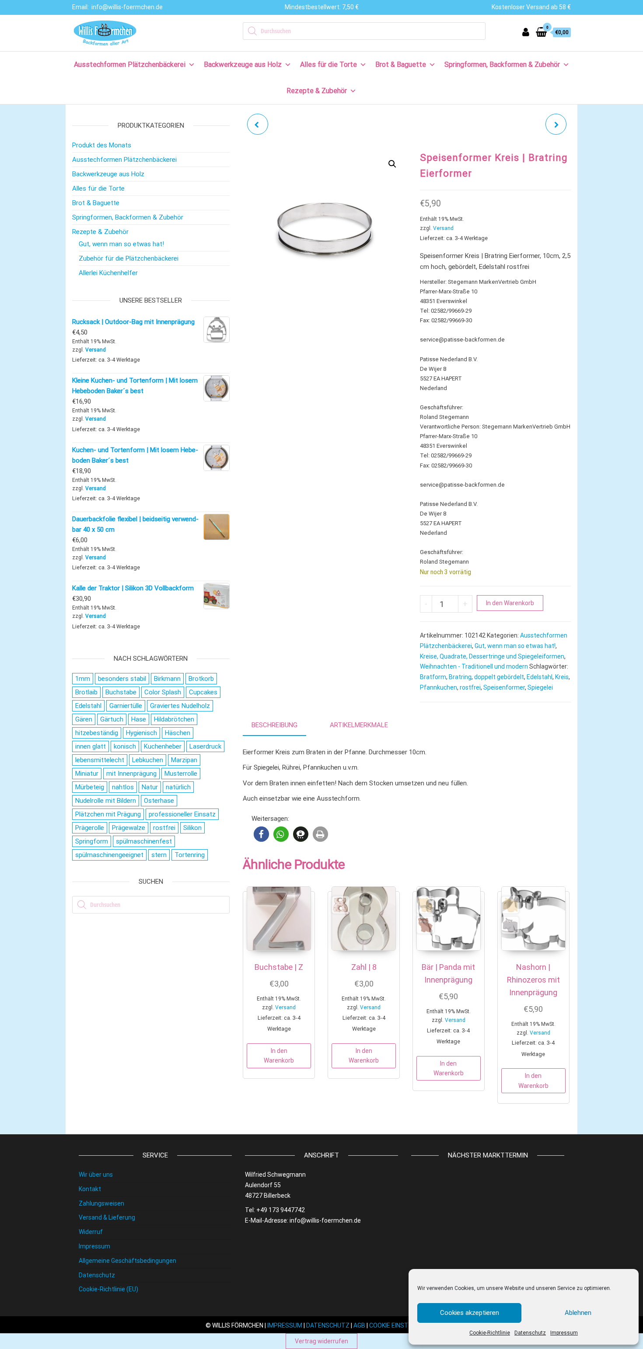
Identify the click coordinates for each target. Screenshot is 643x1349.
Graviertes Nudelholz (180, 706)
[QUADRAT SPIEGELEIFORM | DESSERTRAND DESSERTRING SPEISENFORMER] (257, 124)
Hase (138, 719)
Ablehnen (578, 1313)
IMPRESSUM (284, 1325)
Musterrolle (180, 773)
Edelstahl (539, 676)
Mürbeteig (89, 787)
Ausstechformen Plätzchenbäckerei (129, 64)
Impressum (564, 1333)
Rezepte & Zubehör (317, 91)
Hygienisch (141, 733)
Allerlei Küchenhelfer (108, 273)
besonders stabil (122, 679)
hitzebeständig (96, 733)
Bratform (433, 676)
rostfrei (470, 687)
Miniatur (86, 773)
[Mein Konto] (525, 32)
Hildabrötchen (174, 719)
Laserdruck (205, 746)
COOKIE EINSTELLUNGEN (403, 1325)
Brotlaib (86, 692)
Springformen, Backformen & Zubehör (502, 64)
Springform (91, 841)
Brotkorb (201, 679)
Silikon (192, 828)
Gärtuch (111, 719)
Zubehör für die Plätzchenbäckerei (128, 258)
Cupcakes (203, 692)
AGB (359, 1325)
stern (159, 855)
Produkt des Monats (101, 145)
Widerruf (91, 1231)
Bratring (460, 676)
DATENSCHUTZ (327, 1325)
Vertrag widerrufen (321, 1341)
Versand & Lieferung (107, 1217)
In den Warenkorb (510, 603)
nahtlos (123, 787)
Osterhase (159, 801)
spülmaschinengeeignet (109, 855)
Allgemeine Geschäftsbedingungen (127, 1260)
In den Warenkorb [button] (279, 1055)
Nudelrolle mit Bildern (105, 801)
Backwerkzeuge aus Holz (243, 64)
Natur (150, 787)
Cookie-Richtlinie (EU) (108, 1289)
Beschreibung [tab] (274, 725)
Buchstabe (120, 692)
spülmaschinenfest (144, 841)
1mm (82, 679)
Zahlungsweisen (101, 1203)
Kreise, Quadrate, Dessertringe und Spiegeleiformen (492, 656)
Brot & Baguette (400, 64)
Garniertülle (125, 706)
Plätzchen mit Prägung (108, 814)
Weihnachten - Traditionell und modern (474, 666)
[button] (392, 164)
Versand (443, 228)
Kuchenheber (163, 746)
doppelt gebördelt (499, 676)
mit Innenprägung (131, 773)
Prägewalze (128, 828)
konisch (125, 746)
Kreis (562, 676)
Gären (83, 719)
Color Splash (162, 692)
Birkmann (167, 679)
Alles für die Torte (328, 64)
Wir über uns (96, 1174)
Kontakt (90, 1188)
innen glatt (90, 746)
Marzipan (184, 760)
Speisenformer (504, 687)
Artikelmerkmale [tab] (359, 725)
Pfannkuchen (438, 687)
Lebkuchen (147, 760)
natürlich (178, 787)
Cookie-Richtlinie (489, 1333)
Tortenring (190, 855)
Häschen (177, 733)
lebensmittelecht (99, 760)
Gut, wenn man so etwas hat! (515, 645)
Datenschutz (530, 1333)
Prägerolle (89, 828)
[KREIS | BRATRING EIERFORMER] (555, 124)
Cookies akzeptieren (469, 1313)
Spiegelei (540, 687)
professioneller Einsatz (182, 814)
